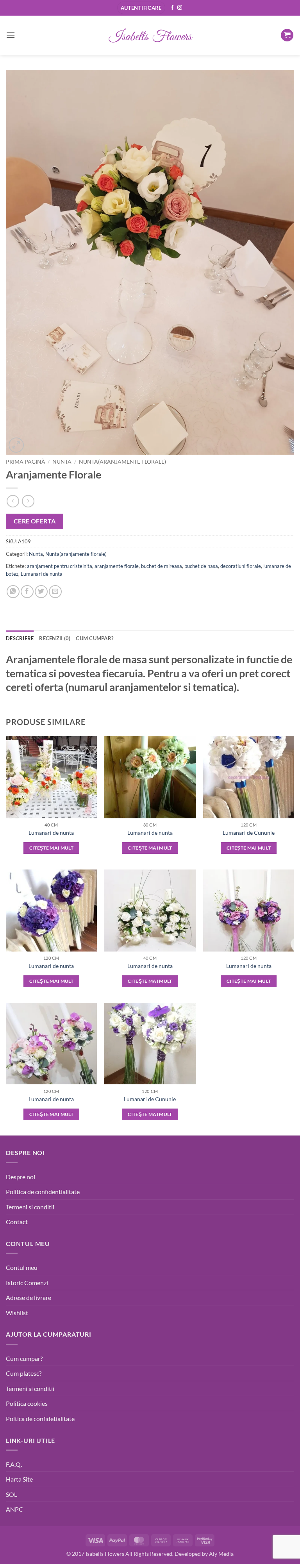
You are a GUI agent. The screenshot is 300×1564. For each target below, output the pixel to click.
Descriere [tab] (20, 638)
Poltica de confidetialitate (40, 1418)
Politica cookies (27, 1403)
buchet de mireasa (161, 566)
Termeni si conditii (30, 1206)
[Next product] (13, 501)
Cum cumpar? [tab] (94, 638)
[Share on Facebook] (27, 591)
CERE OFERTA (35, 521)
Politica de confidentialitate (43, 1191)
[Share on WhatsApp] (13, 591)
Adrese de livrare (28, 1297)
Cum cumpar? (24, 1358)
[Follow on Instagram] (179, 8)
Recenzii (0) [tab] (54, 638)
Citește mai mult (51, 847)
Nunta (61, 462)
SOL (11, 1494)
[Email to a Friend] (55, 591)
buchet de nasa (201, 566)
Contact (17, 1221)
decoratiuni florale (240, 566)
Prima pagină (25, 462)
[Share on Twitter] (41, 591)
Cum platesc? (23, 1373)
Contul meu (22, 1267)
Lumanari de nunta (41, 574)
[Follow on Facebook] (172, 8)
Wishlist (17, 1312)
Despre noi (20, 1176)
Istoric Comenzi (27, 1282)
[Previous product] (28, 501)
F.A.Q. (14, 1464)
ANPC (14, 1509)
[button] (141, 8)
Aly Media (221, 1553)
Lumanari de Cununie (249, 832)
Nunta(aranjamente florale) (122, 462)
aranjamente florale (117, 566)
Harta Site (19, 1479)
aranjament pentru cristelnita (59, 566)
